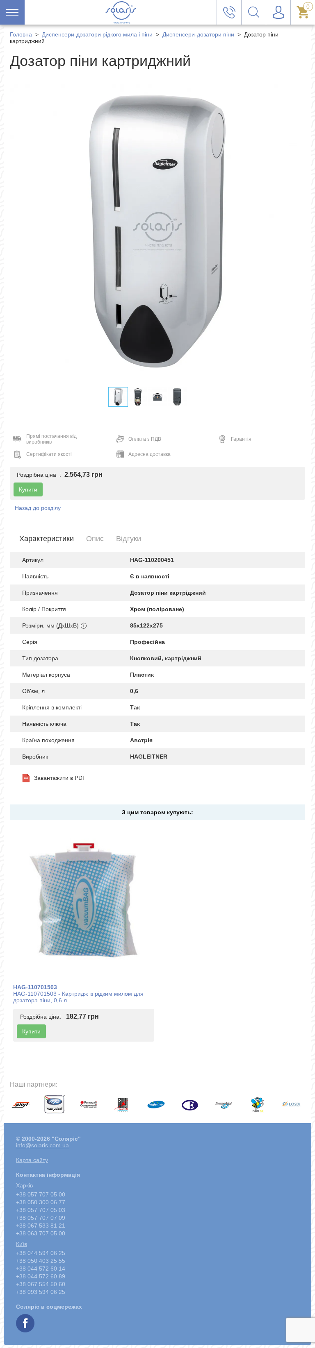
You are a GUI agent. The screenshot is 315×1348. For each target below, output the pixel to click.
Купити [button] (28, 489)
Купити (31, 1031)
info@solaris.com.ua (42, 1145)
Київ (21, 1244)
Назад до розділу (38, 508)
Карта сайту (32, 1160)
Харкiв (24, 1185)
